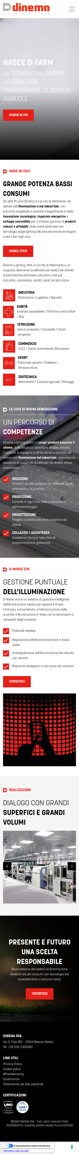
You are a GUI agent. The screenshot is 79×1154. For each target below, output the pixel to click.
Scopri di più (18, 115)
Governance (11, 1079)
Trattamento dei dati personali (23, 1084)
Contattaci (17, 681)
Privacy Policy (12, 1064)
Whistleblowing (13, 1074)
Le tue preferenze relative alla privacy (31, 1145)
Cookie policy (12, 1069)
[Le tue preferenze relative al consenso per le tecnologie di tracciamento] (72, 1147)
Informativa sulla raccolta (16, 1151)
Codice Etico (18, 251)
